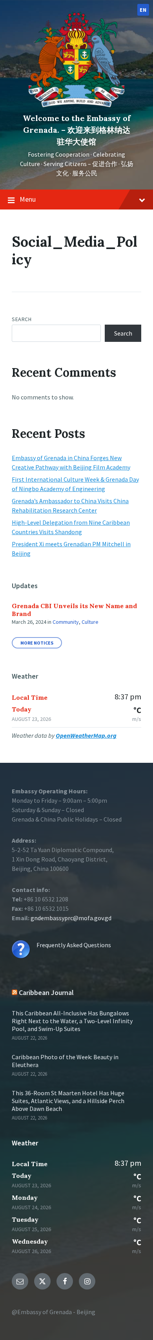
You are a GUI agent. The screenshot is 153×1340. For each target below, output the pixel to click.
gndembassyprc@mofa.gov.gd (71, 918)
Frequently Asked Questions (73, 945)
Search (21, 319)
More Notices (36, 643)
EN (143, 9)
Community (66, 621)
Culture (90, 621)
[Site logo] (76, 105)
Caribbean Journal (46, 992)
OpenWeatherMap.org (86, 735)
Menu (28, 199)
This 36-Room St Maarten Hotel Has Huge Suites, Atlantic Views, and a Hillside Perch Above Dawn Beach (68, 1100)
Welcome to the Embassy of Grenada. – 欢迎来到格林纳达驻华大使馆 (77, 129)
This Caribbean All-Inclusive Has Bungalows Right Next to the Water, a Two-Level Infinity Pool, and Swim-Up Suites (72, 1021)
